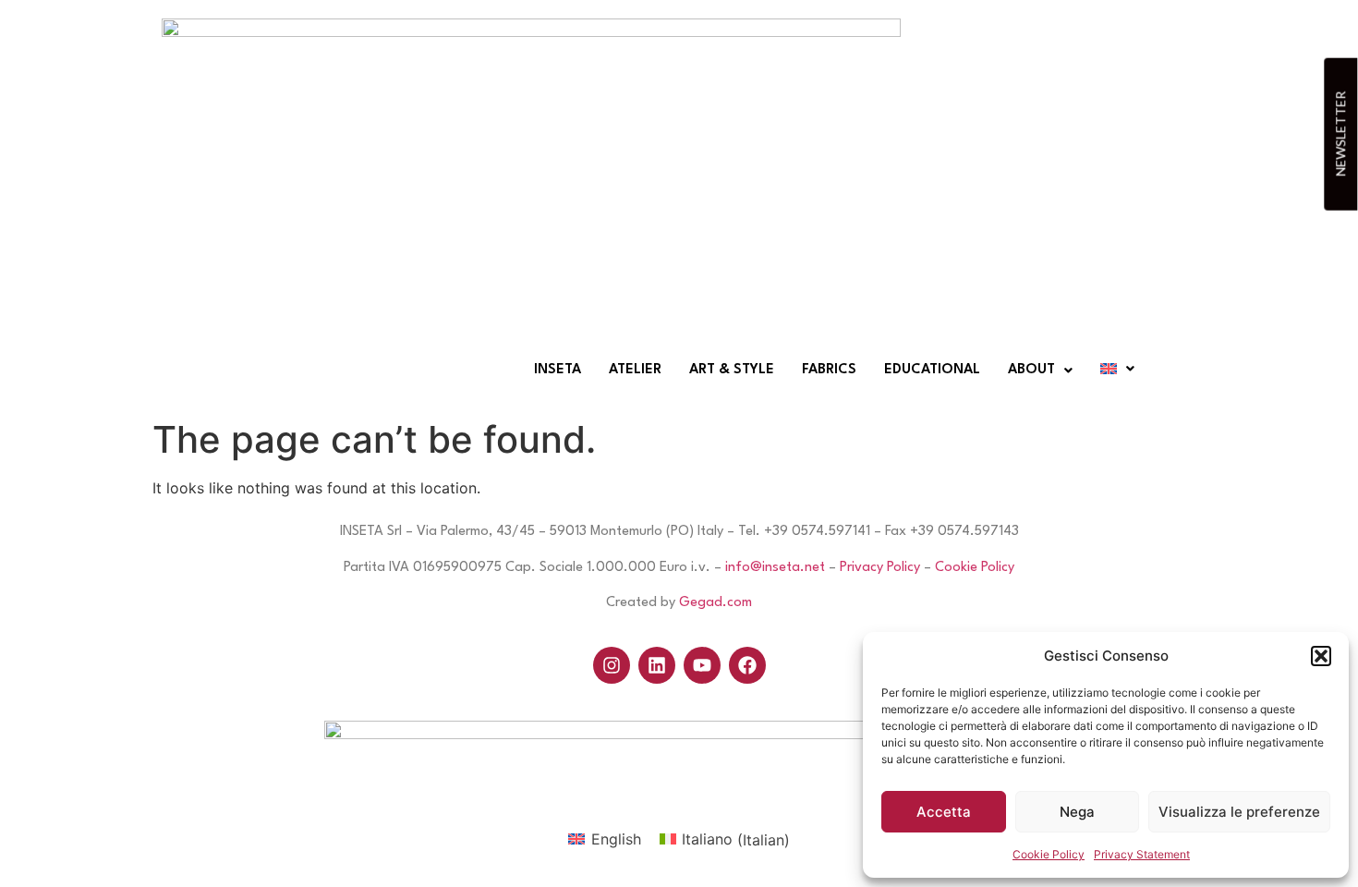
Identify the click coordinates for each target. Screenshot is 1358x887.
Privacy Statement (1142, 854)
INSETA (557, 370)
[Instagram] (611, 665)
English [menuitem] (616, 839)
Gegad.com (715, 603)
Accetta (943, 811)
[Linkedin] (656, 665)
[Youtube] (702, 665)
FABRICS (829, 370)
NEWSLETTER (1340, 133)
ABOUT (1031, 370)
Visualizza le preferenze (1239, 811)
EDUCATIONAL (932, 370)
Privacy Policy (880, 568)
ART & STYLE (731, 370)
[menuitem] (604, 839)
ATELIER (635, 370)
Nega (1077, 811)
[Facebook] (747, 665)
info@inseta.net (775, 568)
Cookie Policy (1048, 854)
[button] (1321, 656)
